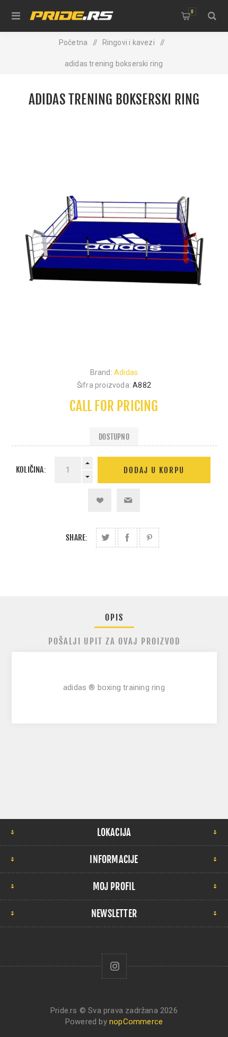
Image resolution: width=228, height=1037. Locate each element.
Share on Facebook (127, 537)
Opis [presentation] (114, 617)
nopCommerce (136, 1021)
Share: (76, 538)
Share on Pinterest (149, 537)
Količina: (31, 470)
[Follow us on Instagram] (114, 966)
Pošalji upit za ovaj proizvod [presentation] (114, 641)
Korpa (192, 11)
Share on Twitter (106, 537)
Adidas (126, 372)
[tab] (114, 617)
